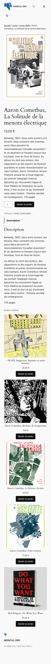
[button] (42, 37)
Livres (15, 25)
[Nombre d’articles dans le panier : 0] (7, 16)
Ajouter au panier (24, 204)
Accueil (7, 25)
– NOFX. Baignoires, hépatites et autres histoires (25, 362)
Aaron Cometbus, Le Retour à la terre (25, 488)
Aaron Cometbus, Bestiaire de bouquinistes (25, 425)
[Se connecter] (44, 6)
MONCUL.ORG (20, 6)
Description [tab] (13, 220)
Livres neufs (24, 25)
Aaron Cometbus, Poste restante (25, 550)
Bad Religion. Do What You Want (25, 613)
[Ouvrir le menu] (33, 6)
